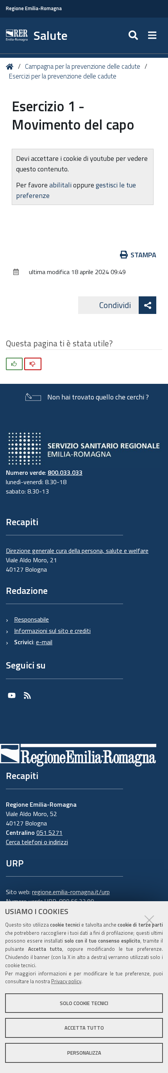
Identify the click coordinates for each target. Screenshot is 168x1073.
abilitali (61, 185)
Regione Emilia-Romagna (34, 8)
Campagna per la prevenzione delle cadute (82, 66)
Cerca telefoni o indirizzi (37, 842)
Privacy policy (66, 981)
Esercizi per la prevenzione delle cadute (62, 76)
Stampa (143, 255)
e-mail (44, 642)
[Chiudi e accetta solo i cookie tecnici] (149, 920)
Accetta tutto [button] (84, 1028)
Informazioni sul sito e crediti (52, 630)
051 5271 (49, 832)
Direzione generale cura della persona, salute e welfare (77, 550)
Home (11, 66)
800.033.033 (65, 472)
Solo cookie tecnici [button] (84, 1003)
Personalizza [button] (84, 1053)
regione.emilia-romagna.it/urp (71, 892)
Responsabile (31, 619)
